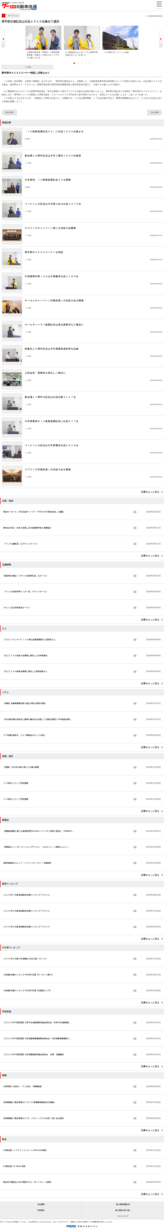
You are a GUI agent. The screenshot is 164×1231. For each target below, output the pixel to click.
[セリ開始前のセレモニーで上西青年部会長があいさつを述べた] (82, 27)
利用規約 (41, 1210)
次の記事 (155, 112)
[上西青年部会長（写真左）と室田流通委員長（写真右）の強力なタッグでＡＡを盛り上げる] (44, 27)
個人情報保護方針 (123, 1204)
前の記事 (9, 112)
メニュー (159, 8)
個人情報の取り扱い (123, 1210)
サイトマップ (123, 1216)
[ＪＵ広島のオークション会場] (120, 27)
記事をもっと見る (150, 492)
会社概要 (41, 1204)
